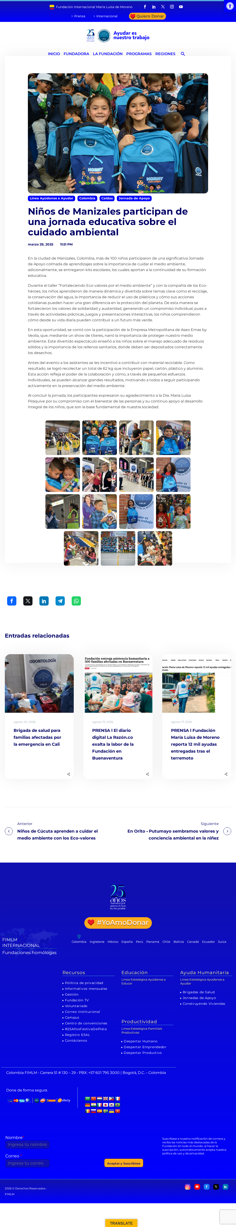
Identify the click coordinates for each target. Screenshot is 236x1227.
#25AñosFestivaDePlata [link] (86, 1029)
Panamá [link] (152, 941)
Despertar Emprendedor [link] (145, 1047)
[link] (230, 6)
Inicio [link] (54, 54)
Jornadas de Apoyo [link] (199, 998)
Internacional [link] (107, 16)
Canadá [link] (193, 941)
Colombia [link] (87, 198)
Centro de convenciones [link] (86, 1023)
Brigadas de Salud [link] (199, 992)
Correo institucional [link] (82, 1012)
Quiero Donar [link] (150, 16)
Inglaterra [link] (97, 941)
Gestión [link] (72, 994)
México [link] (113, 941)
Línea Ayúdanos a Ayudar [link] (51, 198)
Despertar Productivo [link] (143, 1053)
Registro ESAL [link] (77, 1035)
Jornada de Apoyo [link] (134, 198)
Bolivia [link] (179, 941)
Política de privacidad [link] (84, 983)
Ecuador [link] (208, 941)
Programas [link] (139, 54)
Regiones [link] (165, 54)
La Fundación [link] (108, 54)
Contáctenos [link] (76, 1040)
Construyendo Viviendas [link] (204, 1004)
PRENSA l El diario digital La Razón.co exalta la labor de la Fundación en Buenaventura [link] (113, 744)
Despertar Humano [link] (140, 1041)
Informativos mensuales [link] (86, 989)
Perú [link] (139, 941)
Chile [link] (166, 941)
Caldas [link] (107, 198)
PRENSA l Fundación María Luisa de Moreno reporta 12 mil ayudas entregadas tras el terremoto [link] (195, 744)
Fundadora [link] (76, 54)
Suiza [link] (222, 941)
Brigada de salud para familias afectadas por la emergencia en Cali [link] (37, 737)
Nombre (14, 1137)
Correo (13, 1156)
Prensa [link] (79, 16)
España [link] (127, 941)
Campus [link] (72, 1017)
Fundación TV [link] (77, 1000)
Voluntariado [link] (76, 1006)
